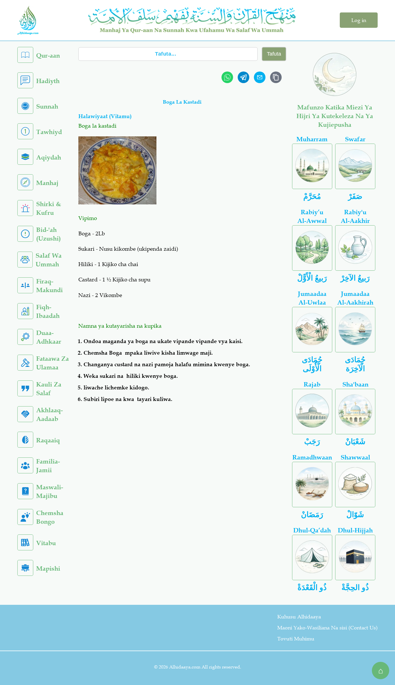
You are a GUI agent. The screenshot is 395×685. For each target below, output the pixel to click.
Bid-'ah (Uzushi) (48, 234)
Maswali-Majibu (49, 491)
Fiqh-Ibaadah (48, 311)
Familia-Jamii (48, 465)
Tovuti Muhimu (295, 638)
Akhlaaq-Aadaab (49, 414)
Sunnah (47, 106)
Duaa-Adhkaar (48, 337)
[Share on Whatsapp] (227, 77)
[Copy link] (276, 77)
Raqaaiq (48, 440)
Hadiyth (48, 81)
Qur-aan (48, 55)
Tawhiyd (49, 132)
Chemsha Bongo (49, 517)
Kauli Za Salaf (48, 388)
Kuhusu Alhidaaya (299, 616)
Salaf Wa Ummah (49, 260)
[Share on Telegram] (243, 77)
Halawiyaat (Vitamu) (105, 116)
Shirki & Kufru (48, 208)
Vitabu (46, 543)
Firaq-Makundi (49, 285)
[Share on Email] (259, 77)
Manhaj (47, 183)
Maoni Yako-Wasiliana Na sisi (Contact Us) (327, 627)
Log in (358, 20)
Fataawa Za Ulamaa (52, 363)
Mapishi (48, 568)
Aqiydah (48, 157)
